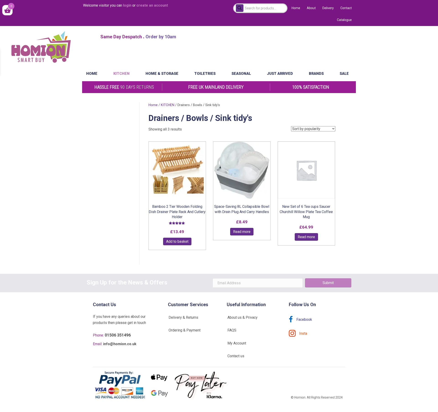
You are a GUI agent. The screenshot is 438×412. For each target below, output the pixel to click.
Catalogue (344, 20)
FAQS (231, 330)
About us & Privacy (242, 317)
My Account (236, 343)
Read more (241, 231)
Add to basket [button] (177, 241)
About (311, 8)
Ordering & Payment (185, 330)
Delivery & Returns (183, 317)
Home (296, 8)
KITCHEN (167, 105)
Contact (346, 8)
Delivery (328, 8)
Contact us (235, 356)
